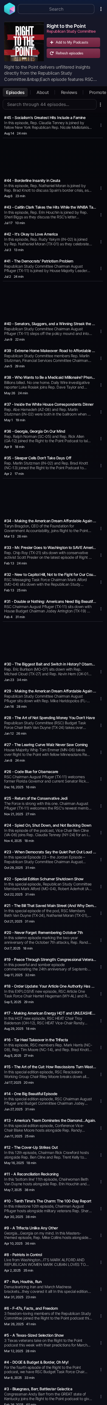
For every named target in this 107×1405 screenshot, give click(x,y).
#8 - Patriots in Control (23, 1254)
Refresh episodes (69, 53)
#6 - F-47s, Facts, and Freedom (31, 1308)
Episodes (15, 92)
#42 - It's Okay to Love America (31, 234)
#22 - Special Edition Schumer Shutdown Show (44, 878)
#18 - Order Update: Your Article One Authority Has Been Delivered (50, 986)
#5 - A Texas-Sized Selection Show (34, 1335)
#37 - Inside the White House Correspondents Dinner (48, 404)
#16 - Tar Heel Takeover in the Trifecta (36, 1039)
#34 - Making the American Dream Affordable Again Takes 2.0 (50, 520)
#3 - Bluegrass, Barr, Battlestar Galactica (38, 1388)
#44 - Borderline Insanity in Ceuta (32, 180)
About (42, 92)
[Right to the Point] (24, 41)
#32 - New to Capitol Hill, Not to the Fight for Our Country (50, 574)
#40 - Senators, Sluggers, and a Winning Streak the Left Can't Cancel (50, 323)
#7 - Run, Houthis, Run (22, 1281)
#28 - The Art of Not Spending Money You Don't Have (49, 717)
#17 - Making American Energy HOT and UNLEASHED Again (50, 1013)
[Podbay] (9, 13)
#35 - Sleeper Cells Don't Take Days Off (37, 458)
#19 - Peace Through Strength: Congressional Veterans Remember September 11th (50, 959)
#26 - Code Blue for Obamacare (31, 771)
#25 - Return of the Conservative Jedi (35, 798)
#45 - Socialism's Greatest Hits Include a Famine (44, 117)
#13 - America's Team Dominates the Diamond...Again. (50, 1120)
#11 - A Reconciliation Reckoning (31, 1174)
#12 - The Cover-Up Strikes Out (31, 1147)
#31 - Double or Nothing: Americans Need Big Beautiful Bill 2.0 (50, 601)
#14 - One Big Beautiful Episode (30, 1093)
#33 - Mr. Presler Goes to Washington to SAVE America (50, 547)
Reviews (69, 92)
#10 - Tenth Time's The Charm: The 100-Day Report (47, 1201)
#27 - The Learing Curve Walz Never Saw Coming (46, 744)
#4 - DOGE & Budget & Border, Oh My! (36, 1362)
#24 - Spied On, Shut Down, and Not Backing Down (47, 825)
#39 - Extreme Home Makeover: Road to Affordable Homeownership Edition (50, 350)
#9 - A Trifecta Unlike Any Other (31, 1228)
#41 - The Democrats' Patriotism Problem (38, 261)
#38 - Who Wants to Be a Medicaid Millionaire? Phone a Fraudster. (50, 377)
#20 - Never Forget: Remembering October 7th (43, 932)
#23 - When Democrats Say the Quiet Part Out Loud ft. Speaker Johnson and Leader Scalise (50, 852)
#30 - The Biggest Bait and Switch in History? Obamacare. (50, 664)
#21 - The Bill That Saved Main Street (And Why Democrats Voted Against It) (50, 905)
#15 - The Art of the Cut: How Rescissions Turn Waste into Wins (50, 1066)
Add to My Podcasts (72, 42)
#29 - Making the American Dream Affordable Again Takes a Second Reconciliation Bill (50, 691)
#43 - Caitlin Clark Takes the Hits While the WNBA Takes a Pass (50, 207)
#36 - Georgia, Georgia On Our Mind (34, 431)
